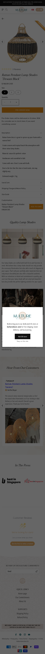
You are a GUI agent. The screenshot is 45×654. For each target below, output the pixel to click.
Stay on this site (22, 341)
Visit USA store (22, 336)
